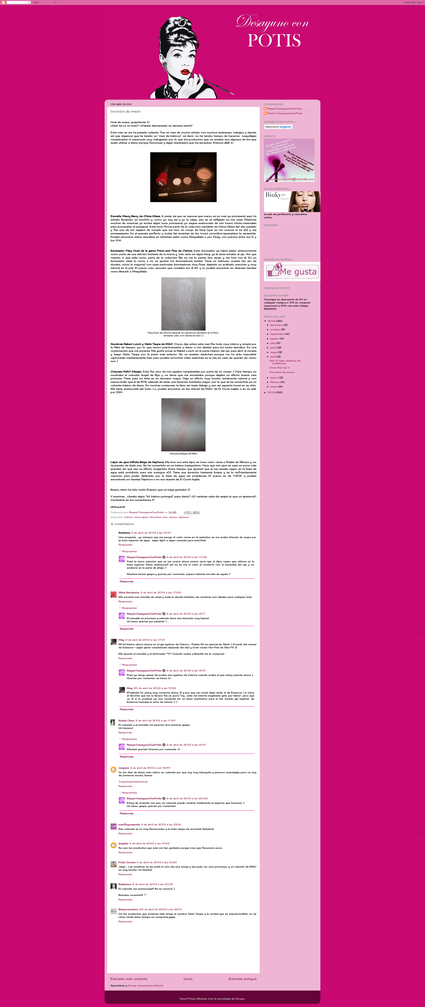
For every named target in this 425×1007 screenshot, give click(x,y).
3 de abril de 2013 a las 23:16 (161, 824)
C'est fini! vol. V (279, 367)
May (121, 640)
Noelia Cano (126, 720)
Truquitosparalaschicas (133, 781)
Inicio (188, 979)
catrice (128, 517)
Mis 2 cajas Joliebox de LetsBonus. (285, 362)
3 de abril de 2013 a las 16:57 (151, 532)
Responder (125, 544)
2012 (272, 392)
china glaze (141, 517)
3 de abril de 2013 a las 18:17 (185, 613)
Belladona (125, 884)
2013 (272, 321)
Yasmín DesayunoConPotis (284, 113)
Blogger (240, 998)
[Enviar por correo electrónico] (185, 512)
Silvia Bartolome (129, 592)
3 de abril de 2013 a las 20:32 (187, 798)
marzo (173, 517)
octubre (275, 329)
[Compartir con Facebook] (195, 512)
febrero (275, 382)
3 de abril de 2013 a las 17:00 (160, 592)
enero (274, 386)
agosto (275, 338)
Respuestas (129, 551)
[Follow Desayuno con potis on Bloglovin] (278, 128)
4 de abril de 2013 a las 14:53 (149, 843)
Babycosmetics (128, 909)
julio (273, 343)
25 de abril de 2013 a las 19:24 (155, 688)
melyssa (124, 768)
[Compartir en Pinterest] (198, 512)
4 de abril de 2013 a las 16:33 (156, 862)
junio (273, 347)
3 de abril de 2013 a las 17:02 (186, 557)
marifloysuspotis (129, 824)
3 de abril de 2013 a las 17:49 (155, 720)
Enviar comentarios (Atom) (145, 985)
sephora (183, 517)
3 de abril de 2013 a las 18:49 (150, 768)
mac (165, 517)
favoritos (155, 517)
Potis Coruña (127, 862)
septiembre (277, 334)
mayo (274, 352)
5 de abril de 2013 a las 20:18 (152, 884)
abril (273, 356)
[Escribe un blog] (188, 512)
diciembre (277, 325)
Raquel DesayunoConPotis (147, 512)
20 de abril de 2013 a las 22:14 (160, 909)
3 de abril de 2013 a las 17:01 (145, 640)
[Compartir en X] (191, 512)
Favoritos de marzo (282, 372)
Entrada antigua (242, 979)
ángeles (123, 843)
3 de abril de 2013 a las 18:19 (186, 670)
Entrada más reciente (128, 979)
